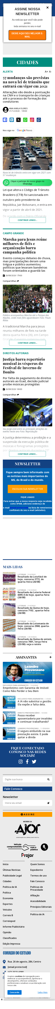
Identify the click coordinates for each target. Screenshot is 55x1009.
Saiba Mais (43, 992)
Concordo (14, 992)
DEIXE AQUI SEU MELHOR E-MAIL (27, 35)
